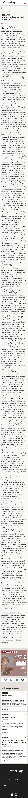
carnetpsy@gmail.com (15, 782)
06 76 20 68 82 (14, 789)
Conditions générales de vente (14, 779)
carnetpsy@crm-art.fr (19, 785)
